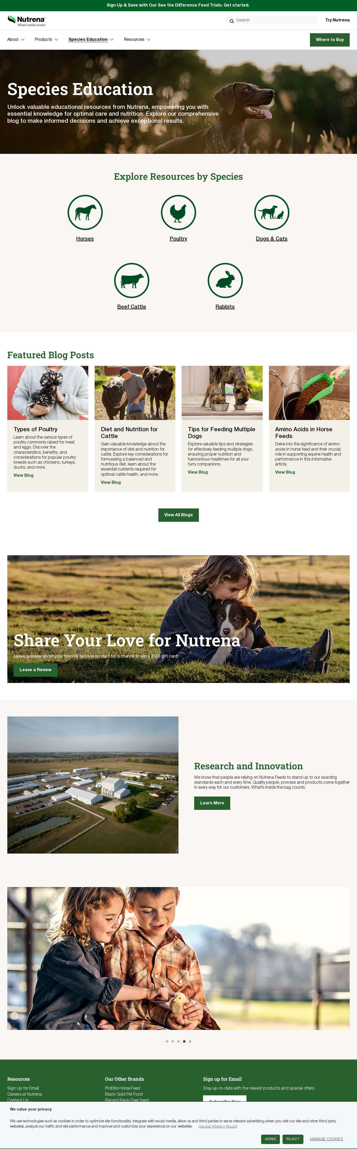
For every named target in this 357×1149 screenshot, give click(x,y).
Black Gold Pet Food (124, 1094)
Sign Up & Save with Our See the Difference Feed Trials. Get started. (178, 5)
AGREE (270, 1139)
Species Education (88, 40)
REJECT (293, 1139)
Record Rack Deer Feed (127, 1100)
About (13, 40)
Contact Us (17, 1100)
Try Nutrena (337, 20)
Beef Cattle (131, 307)
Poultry (178, 239)
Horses (85, 239)
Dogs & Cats (271, 239)
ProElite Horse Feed (122, 1088)
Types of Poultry (35, 429)
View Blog (23, 476)
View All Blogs (178, 515)
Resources (134, 40)
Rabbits (225, 307)
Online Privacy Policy (218, 1126)
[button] (167, 1041)
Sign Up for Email (23, 1088)
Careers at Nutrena (24, 1094)
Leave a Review (35, 670)
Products (43, 40)
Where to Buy (330, 40)
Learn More (212, 803)
